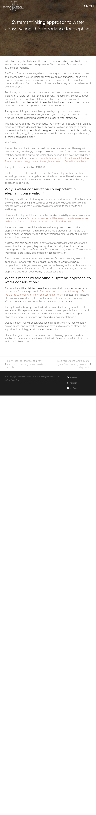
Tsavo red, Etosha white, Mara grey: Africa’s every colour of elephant (70, 364)
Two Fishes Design (14, 380)
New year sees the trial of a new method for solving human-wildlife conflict (25, 364)
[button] (89, 6)
